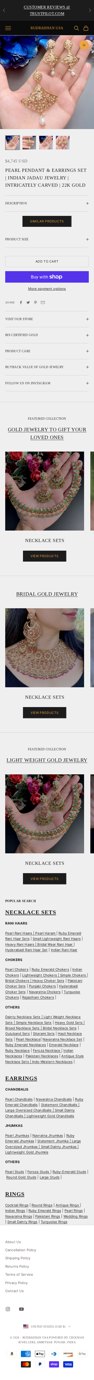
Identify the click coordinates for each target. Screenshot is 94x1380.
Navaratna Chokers (45, 992)
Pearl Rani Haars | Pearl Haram (30, 933)
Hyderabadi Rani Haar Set (26, 950)
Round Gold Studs (21, 1177)
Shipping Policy (17, 1258)
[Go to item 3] (46, 142)
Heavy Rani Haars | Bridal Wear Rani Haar (39, 944)
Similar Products (47, 221)
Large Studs (50, 1177)
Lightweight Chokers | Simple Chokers (54, 975)
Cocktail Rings (16, 1205)
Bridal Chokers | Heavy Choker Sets (34, 980)
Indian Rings (15, 1210)
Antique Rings (68, 1205)
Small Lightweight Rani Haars (57, 939)
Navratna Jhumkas (47, 1135)
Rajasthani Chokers (38, 997)
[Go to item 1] (12, 142)
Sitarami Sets (44, 1033)
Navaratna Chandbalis (54, 1099)
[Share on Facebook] (21, 302)
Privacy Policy (16, 1283)
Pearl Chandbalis (19, 1099)
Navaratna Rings (18, 1216)
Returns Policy (17, 1266)
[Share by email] (43, 302)
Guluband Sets (17, 1033)
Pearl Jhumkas (17, 1135)
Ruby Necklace (17, 1050)
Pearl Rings (73, 1210)
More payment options (47, 289)
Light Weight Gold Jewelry (47, 760)
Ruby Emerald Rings (44, 1210)
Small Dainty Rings (22, 1222)
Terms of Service (19, 1274)
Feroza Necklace (47, 1050)
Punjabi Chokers (42, 986)
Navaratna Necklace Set (62, 1039)
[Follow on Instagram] (7, 1309)
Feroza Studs (38, 1172)
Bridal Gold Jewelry (47, 594)
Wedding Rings (75, 1216)
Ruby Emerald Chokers (50, 969)
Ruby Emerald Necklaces (25, 1045)
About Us (13, 1242)
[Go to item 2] (29, 142)
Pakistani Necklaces (42, 1056)
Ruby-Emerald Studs (69, 1172)
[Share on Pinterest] (35, 302)
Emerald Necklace (64, 1045)
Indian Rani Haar (64, 950)
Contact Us (14, 1291)
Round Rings (42, 1205)
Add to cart (47, 261)
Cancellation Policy (20, 1250)
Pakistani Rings (47, 1216)
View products (45, 556)
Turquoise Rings (54, 1222)
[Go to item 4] (62, 142)
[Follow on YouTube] (21, 1309)
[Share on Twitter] (28, 302)
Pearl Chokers (16, 969)
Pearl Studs (14, 1172)
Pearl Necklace (28, 1039)
